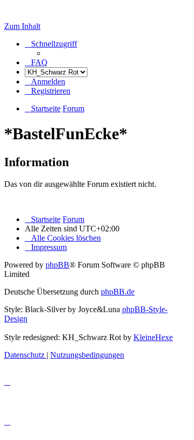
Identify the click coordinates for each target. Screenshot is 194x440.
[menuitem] (36, 62)
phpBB (57, 264)
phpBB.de (118, 291)
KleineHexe (153, 337)
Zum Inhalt (22, 26)
